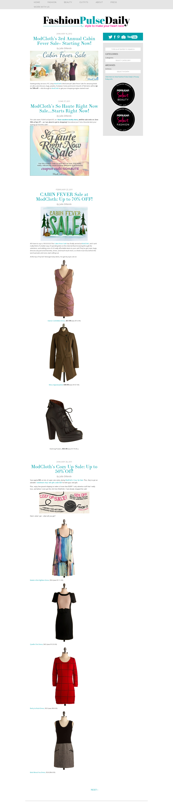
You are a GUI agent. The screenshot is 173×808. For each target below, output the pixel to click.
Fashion (52, 2)
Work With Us (41, 7)
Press (113, 2)
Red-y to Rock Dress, (37, 708)
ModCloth (57, 84)
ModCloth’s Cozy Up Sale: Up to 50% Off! (64, 469)
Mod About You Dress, (38, 772)
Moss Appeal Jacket (56, 385)
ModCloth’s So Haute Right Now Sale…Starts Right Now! (64, 108)
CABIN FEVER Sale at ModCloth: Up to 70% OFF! (64, 196)
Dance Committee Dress (56, 321)
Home (37, 2)
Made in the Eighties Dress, (40, 580)
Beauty (68, 2)
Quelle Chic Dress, (37, 644)
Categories (109, 58)
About (99, 2)
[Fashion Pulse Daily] (86, 21)
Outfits (83, 2)
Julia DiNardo (65, 48)
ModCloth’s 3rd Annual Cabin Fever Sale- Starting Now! (64, 41)
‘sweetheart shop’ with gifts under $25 (49, 483)
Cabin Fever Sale (60, 243)
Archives (108, 69)
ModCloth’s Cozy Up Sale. (74, 480)
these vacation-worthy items (68, 120)
